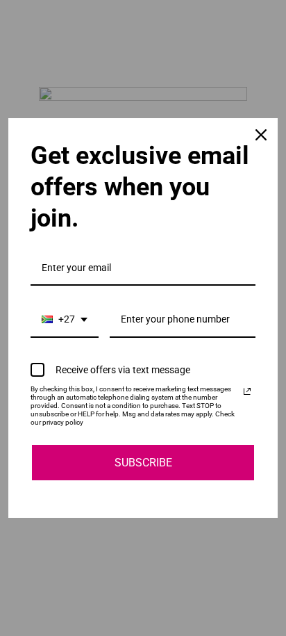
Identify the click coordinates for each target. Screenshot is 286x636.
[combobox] (65, 320)
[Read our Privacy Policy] (247, 391)
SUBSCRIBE (143, 462)
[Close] (261, 135)
